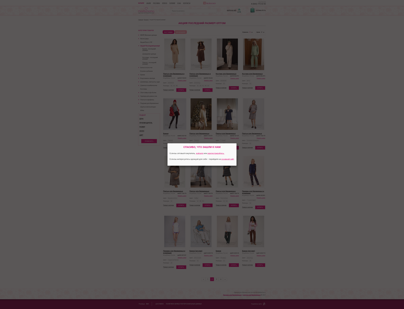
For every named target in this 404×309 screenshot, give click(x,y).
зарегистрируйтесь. (215, 153)
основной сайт (227, 159)
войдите (199, 153)
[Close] (236, 143)
